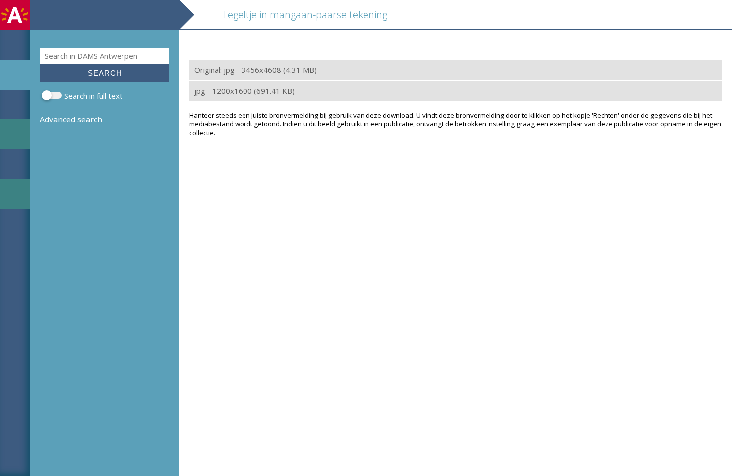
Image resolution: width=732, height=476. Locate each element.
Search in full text (93, 96)
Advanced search (71, 119)
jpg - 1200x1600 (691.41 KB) (244, 91)
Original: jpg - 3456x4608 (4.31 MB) (255, 70)
